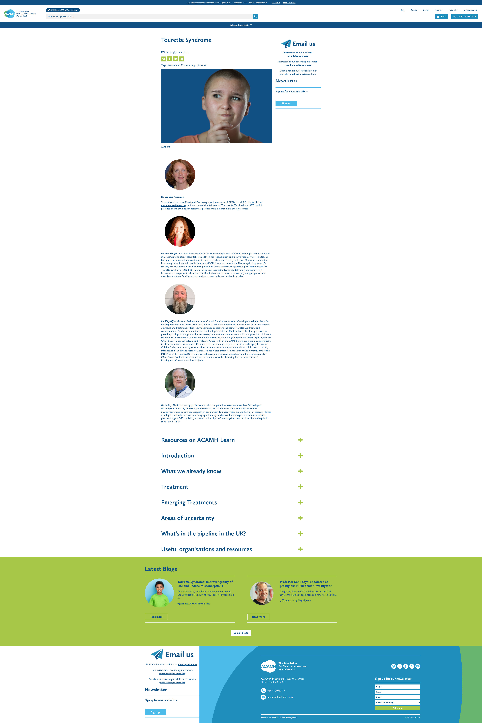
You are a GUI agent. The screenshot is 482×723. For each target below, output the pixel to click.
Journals (438, 10)
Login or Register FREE (463, 16)
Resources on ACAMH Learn (198, 439)
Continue (276, 3)
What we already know (191, 471)
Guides (426, 10)
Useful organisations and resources (206, 549)
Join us (294, 717)
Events (443, 16)
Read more (156, 616)
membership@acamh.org (298, 64)
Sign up (286, 103)
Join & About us (470, 10)
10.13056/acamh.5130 (177, 52)
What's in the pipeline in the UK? (203, 533)
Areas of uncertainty (187, 517)
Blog (403, 10)
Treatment (174, 486)
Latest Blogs (161, 568)
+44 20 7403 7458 (276, 690)
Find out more (289, 3)
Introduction (177, 455)
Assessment (173, 65)
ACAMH (416, 717)
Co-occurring (188, 65)
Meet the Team (283, 717)
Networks (453, 10)
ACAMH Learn (62, 10)
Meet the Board (268, 717)
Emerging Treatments (189, 502)
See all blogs (241, 632)
